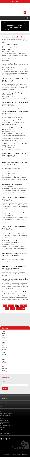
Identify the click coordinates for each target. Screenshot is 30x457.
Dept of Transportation (5, 415)
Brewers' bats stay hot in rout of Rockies (15, 279)
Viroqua (3, 359)
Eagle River (4, 335)
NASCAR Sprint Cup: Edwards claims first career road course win (14, 241)
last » (23, 308)
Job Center (2, 410)
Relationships (5, 371)
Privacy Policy (3, 402)
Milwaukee (4, 347)
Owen (3, 350)
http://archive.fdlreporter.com (12, 44)
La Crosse (4, 340)
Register (17, 1)
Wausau (3, 361)
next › (18, 308)
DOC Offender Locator (5, 425)
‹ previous (11, 305)
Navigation (3, 18)
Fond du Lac (4, 337)
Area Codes (2, 427)
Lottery (2, 417)
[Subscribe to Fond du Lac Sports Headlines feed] (27, 39)
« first (5, 305)
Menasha (4, 344)
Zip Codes (2, 429)
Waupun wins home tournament (12, 172)
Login (12, 1)
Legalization (4, 368)
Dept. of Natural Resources (6, 413)
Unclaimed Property (4, 420)
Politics (3, 370)
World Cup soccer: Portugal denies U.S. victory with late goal (14, 144)
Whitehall (4, 363)
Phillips (3, 352)
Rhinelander (4, 354)
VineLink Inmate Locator (5, 423)
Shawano (4, 356)
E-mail (4, 381)
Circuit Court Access (4, 411)
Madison (3, 342)
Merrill (3, 345)
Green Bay (4, 338)
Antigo (3, 333)
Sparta (3, 357)
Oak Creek (4, 349)
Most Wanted (3, 418)
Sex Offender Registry (5, 422)
